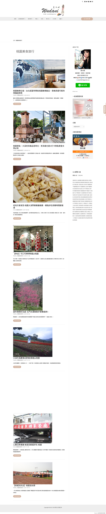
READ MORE (17, 103)
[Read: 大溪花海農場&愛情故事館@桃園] (32, 342)
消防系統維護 (81, 199)
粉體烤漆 (82, 211)
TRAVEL (15, 95)
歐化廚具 (80, 188)
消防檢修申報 (77, 197)
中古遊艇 (79, 218)
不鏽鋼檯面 (75, 186)
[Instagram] (88, 1)
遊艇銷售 (83, 216)
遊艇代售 (83, 218)
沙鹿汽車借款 (88, 199)
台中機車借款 (77, 182)
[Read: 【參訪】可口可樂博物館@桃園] (33, 238)
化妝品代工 (80, 203)
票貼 (87, 180)
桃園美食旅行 (20, 95)
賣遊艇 (75, 220)
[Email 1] (92, 1)
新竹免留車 (84, 195)
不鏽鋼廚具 (89, 184)
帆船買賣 (79, 216)
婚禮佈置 (82, 182)
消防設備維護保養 (84, 197)
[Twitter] (86, 1)
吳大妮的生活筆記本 (57, 507)
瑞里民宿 (75, 180)
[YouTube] (90, 1)
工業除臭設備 (78, 207)
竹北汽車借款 (77, 193)
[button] (82, 1)
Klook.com (75, 91)
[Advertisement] (53, 30)
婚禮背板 (87, 182)
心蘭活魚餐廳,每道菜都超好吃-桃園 (27, 445)
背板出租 (81, 184)
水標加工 (89, 211)
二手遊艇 (75, 218)
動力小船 (75, 216)
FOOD (14, 209)
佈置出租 (76, 184)
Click (105, 109)
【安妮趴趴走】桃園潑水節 (24, 485)
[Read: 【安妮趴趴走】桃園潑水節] (32, 473)
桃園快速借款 (77, 190)
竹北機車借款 (83, 193)
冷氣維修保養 (78, 209)
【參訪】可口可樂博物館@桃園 (26, 254)
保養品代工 (86, 203)
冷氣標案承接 (77, 211)
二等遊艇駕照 (89, 213)
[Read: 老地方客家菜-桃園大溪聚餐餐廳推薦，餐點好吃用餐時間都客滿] (37, 184)
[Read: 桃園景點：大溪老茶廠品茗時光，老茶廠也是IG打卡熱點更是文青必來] (39, 126)
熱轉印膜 (84, 180)
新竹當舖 (87, 190)
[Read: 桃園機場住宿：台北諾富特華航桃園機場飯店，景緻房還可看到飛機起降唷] (39, 73)
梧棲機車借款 (88, 201)
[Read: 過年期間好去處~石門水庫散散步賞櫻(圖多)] (28, 290)
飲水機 (85, 184)
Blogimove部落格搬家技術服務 (99, 513)
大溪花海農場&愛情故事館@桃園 (26, 358)
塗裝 (86, 211)
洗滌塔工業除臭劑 (79, 205)
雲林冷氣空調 (84, 207)
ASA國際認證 (82, 213)
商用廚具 (76, 188)
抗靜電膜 (79, 180)
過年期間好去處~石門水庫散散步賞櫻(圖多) (30, 312)
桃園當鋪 (82, 190)
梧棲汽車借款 (81, 201)
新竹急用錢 (78, 195)
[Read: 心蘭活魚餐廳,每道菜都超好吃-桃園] (32, 428)
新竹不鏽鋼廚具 (81, 186)
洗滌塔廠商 (86, 205)
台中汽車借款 (86, 188)
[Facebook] (85, 1)
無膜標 (77, 213)
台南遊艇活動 (89, 216)
